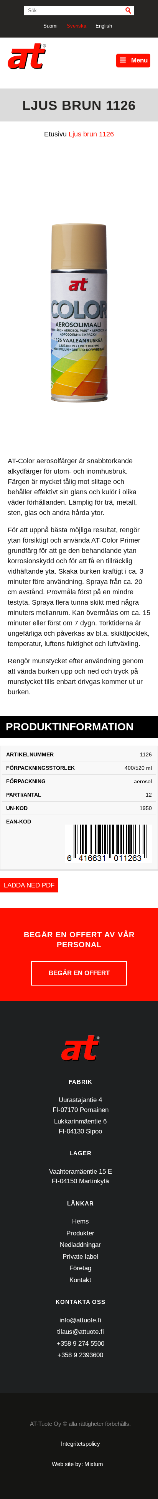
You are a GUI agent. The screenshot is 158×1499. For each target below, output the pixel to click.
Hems (80, 1221)
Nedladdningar (80, 1244)
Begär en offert (79, 973)
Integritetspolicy (80, 1443)
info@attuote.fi (80, 1320)
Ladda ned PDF (29, 885)
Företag (80, 1268)
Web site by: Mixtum (77, 1464)
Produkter (80, 1233)
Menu (139, 60)
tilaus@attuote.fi (80, 1331)
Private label (80, 1256)
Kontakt (80, 1280)
